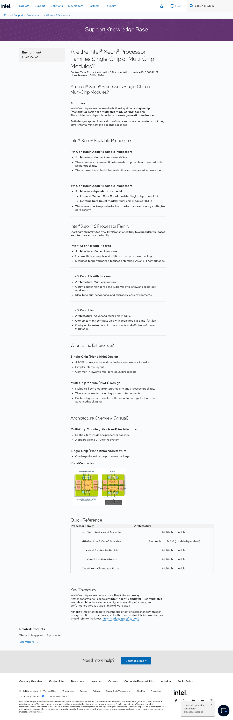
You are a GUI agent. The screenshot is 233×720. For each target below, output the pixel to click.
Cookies (83, 691)
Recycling (156, 691)
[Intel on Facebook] (175, 700)
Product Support (13, 15)
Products (23, 6)
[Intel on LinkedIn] (193, 700)
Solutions (57, 6)
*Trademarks (68, 691)
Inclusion (166, 681)
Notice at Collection (59, 696)
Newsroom (77, 681)
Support (40, 6)
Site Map (141, 691)
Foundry (110, 6)
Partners (94, 6)
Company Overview (30, 681)
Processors (33, 15)
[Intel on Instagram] (211, 700)
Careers (113, 681)
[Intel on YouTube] (202, 700)
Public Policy (185, 681)
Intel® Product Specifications (120, 618)
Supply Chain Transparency (118, 691)
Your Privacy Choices (29, 696)
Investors (96, 681)
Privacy (96, 691)
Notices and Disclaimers (35, 706)
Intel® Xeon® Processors (56, 15)
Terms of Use (49, 691)
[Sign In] (161, 6)
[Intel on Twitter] (184, 700)
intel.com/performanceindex (120, 704)
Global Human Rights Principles (40, 709)
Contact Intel (56, 681)
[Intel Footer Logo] (180, 692)
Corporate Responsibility (139, 681)
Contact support (136, 661)
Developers (75, 6)
